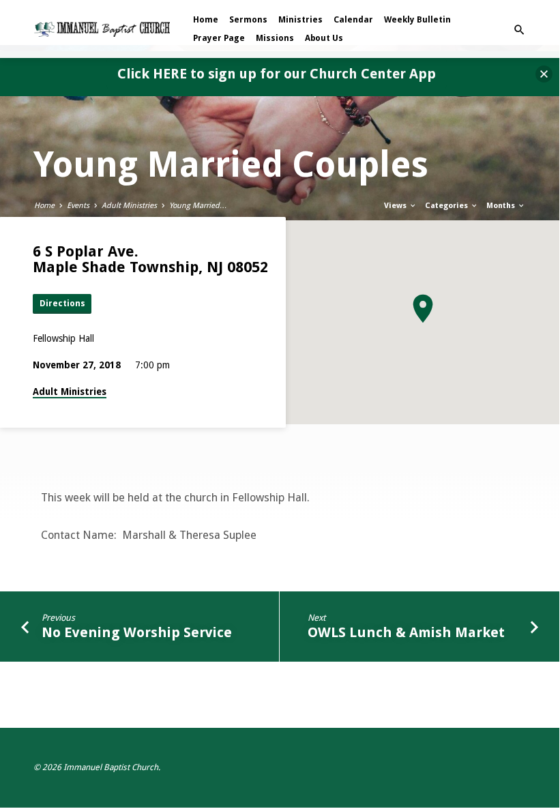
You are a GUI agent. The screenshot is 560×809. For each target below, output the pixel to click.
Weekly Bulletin (417, 20)
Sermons (248, 20)
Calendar (353, 20)
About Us (324, 38)
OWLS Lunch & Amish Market (406, 632)
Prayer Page (219, 38)
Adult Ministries (129, 205)
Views (396, 205)
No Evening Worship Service (137, 632)
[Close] (543, 74)
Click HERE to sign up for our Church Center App (276, 73)
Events (78, 205)
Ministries (300, 20)
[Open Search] (519, 30)
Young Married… (198, 205)
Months (501, 205)
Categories (447, 205)
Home (205, 20)
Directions (62, 303)
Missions (275, 38)
